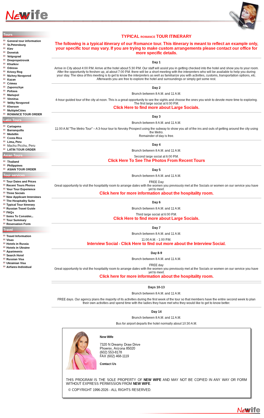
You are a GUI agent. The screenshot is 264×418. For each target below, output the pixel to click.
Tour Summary (16, 220)
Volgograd (14, 56)
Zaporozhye (15, 87)
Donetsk (13, 52)
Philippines (14, 165)
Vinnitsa (12, 98)
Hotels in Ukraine (18, 247)
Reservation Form (18, 223)
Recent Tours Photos (20, 185)
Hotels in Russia (17, 243)
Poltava (12, 91)
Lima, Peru (14, 141)
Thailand (13, 161)
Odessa (12, 67)
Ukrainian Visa (16, 263)
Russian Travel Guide (20, 208)
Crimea (12, 83)
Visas (10, 239)
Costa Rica (14, 138)
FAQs (10, 212)
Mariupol (13, 95)
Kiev (10, 48)
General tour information (24, 40)
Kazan (11, 79)
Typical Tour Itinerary (20, 204)
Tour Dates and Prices (21, 181)
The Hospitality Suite (20, 200)
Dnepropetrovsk (18, 60)
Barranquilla (15, 130)
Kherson (13, 106)
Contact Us (108, 364)
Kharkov (13, 64)
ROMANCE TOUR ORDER (24, 114)
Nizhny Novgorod (19, 75)
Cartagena (14, 126)
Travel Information (18, 236)
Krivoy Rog (14, 71)
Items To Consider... (19, 216)
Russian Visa (15, 259)
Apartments (14, 251)
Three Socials (15, 193)
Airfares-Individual (18, 266)
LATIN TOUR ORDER (21, 149)
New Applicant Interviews (23, 196)
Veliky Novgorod (18, 102)
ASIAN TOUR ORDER (21, 169)
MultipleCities (16, 110)
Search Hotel (15, 255)
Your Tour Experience (20, 189)
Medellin (13, 134)
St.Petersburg (16, 44)
